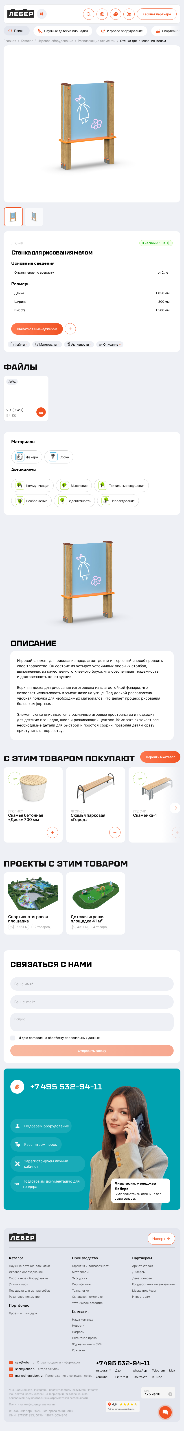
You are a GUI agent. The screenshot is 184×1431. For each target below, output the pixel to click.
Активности (80, 344)
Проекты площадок (23, 1313)
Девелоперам (142, 1278)
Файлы (20, 344)
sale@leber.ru (24, 1362)
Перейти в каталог (160, 757)
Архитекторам (142, 1266)
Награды (78, 1332)
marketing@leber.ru (29, 1375)
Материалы (48, 344)
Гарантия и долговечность (91, 1266)
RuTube (157, 1377)
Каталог (16, 1258)
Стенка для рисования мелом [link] (143, 41)
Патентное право (84, 1338)
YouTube (102, 1377)
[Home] (20, 14)
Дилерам (138, 1272)
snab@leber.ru (25, 1369)
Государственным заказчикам (153, 1284)
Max (172, 1370)
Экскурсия (79, 1278)
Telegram (158, 1370)
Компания (81, 1311)
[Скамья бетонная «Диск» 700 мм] (33, 788)
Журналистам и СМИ (87, 1344)
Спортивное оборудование (28, 1278)
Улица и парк (18, 1284)
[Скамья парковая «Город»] (96, 788)
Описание (110, 344)
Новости (78, 1325)
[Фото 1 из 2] (13, 217)
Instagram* (103, 1370)
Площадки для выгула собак (29, 1290)
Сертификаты (81, 1284)
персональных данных (82, 1038)
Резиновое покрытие (24, 1296)
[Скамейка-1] (158, 788)
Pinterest (121, 1377)
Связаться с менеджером (37, 329)
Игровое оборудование (125, 31)
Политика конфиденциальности (32, 1404)
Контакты (78, 1350)
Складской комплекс (87, 1296)
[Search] (88, 14)
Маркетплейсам (144, 1290)
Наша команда (82, 1319)
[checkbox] (12, 1038)
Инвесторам (141, 1296)
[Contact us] (115, 14)
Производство (85, 1258)
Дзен (119, 1370)
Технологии (80, 1290)
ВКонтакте (140, 1377)
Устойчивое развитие (87, 1303)
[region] (92, 31)
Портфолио (19, 1305)
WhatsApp (140, 1370)
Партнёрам (142, 1258)
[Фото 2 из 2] (34, 217)
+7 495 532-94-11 (66, 1086)
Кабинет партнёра (156, 14)
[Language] (102, 14)
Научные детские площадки (66, 31)
